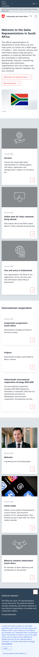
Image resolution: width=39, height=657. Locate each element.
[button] (35, 592)
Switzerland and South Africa (17, 16)
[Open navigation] (36, 16)
